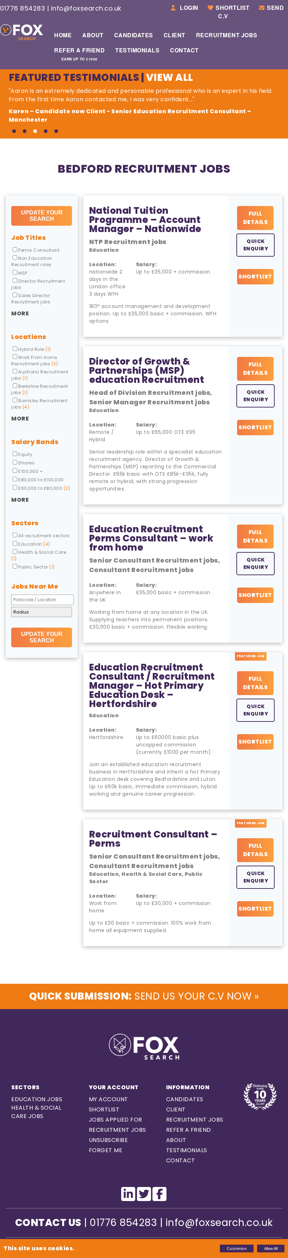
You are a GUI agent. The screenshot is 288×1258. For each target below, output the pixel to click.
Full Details (255, 218)
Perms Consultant (38, 250)
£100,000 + (30, 471)
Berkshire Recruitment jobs (39, 389)
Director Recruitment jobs (38, 284)
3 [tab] (35, 131)
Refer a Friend (79, 54)
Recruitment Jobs (226, 35)
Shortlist (233, 8)
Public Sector (36, 567)
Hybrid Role (34, 349)
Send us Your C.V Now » (144, 996)
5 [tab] (56, 131)
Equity (25, 454)
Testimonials (137, 50)
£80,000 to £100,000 (41, 480)
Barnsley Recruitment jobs (39, 404)
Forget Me (106, 1150)
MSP (22, 273)
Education (34, 544)
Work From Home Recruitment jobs (34, 360)
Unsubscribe (108, 1140)
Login (188, 8)
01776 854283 (22, 8)
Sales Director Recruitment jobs (30, 299)
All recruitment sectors (44, 536)
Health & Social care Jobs (36, 1112)
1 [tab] (14, 131)
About (93, 35)
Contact (184, 50)
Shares (26, 463)
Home (63, 35)
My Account (108, 1099)
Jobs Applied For (115, 1120)
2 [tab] (24, 131)
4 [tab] (45, 131)
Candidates (133, 35)
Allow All (270, 1248)
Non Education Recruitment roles (31, 261)
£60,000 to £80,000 (44, 488)
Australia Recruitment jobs (39, 375)
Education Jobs (36, 1099)
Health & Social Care (38, 555)
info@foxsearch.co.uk (86, 8)
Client (174, 35)
